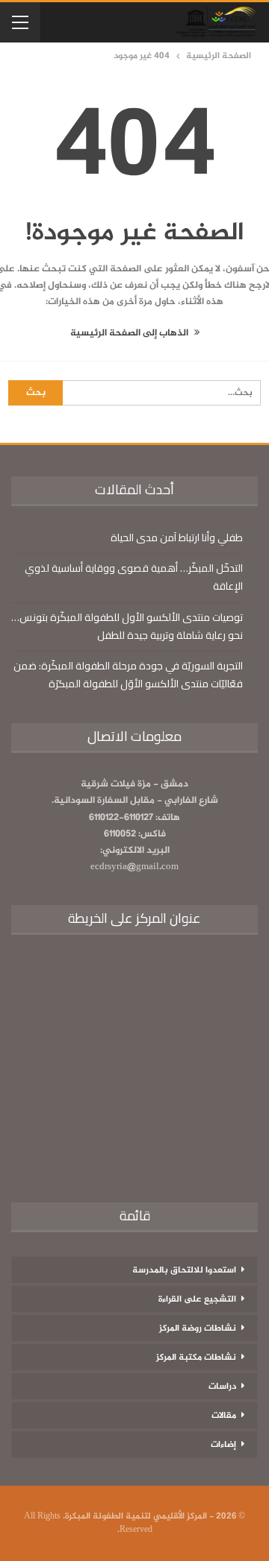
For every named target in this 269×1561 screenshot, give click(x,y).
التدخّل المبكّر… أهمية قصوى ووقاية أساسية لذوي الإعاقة (134, 577)
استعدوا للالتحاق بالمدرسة (184, 1270)
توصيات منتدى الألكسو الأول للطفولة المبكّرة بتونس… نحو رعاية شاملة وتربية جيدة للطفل (127, 626)
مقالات (223, 1415)
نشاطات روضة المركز (197, 1328)
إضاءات (223, 1444)
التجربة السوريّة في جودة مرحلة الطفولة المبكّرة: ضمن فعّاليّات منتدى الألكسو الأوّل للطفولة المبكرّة (128, 674)
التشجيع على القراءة (197, 1299)
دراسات (222, 1386)
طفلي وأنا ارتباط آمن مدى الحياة (177, 537)
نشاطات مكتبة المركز (196, 1357)
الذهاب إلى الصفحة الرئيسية (130, 333)
